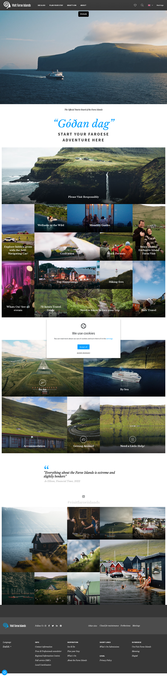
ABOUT (83, 5)
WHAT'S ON (71, 5)
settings (109, 338)
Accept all (83, 347)
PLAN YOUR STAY (56, 5)
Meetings (160, 5)
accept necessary (83, 352)
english (6, 646)
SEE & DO (41, 5)
